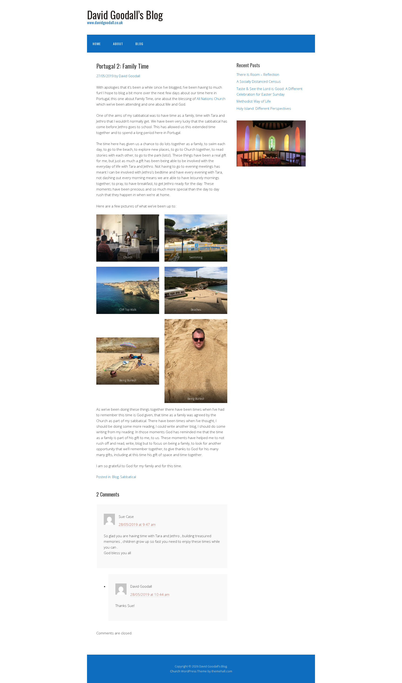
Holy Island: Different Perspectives (264, 108)
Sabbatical (128, 477)
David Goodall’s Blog (125, 14)
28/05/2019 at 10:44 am (149, 594)
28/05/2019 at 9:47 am (137, 524)
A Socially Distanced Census (259, 81)
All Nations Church (211, 98)
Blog (139, 43)
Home (97, 43)
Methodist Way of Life (254, 101)
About (118, 43)
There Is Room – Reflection (258, 74)
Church (175, 671)
